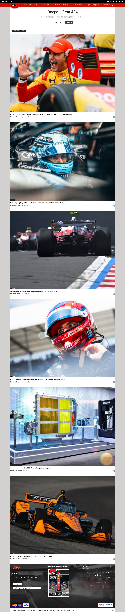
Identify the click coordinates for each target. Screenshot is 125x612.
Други (88, 4)
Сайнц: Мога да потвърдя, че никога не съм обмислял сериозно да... (38, 379)
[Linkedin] (111, 1)
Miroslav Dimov (15, 117)
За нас (14, 610)
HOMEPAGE (69, 22)
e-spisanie (11, 1)
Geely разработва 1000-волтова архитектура (30, 468)
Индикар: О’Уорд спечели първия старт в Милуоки (31, 556)
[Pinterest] (114, 1)
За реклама (21, 610)
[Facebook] (105, 1)
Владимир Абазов (16, 470)
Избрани (13, 199)
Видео (95, 4)
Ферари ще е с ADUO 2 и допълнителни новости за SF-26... (34, 291)
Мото (57, 4)
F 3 (36, 4)
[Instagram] (108, 1)
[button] (112, 5)
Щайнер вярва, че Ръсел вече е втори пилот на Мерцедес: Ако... (37, 203)
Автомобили (78, 4)
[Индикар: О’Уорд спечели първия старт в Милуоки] (62, 515)
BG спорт (66, 4)
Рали (48, 4)
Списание (105, 4)
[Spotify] (116, 1)
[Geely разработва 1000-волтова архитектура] (62, 426)
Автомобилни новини (16, 464)
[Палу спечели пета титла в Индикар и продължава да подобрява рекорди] (62, 73)
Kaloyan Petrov (15, 293)
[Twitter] (119, 1)
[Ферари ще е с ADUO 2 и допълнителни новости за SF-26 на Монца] (62, 250)
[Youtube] (122, 1)
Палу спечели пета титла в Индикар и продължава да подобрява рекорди (41, 114)
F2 (30, 4)
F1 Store (4, 1)
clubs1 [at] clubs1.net (25, 574)
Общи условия (31, 610)
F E (42, 4)
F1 (24, 4)
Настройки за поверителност (66, 610)
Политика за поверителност (46, 610)
